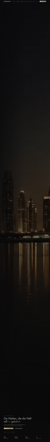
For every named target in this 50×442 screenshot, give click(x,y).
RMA (33, 1)
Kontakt (25, 1)
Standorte (22, 1)
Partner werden (30, 1)
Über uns (14, 1)
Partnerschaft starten (8, 428)
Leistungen (17, 1)
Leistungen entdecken (18, 428)
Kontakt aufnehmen (42, 1)
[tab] (6, 432)
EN (36, 1)
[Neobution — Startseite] (7, 1)
